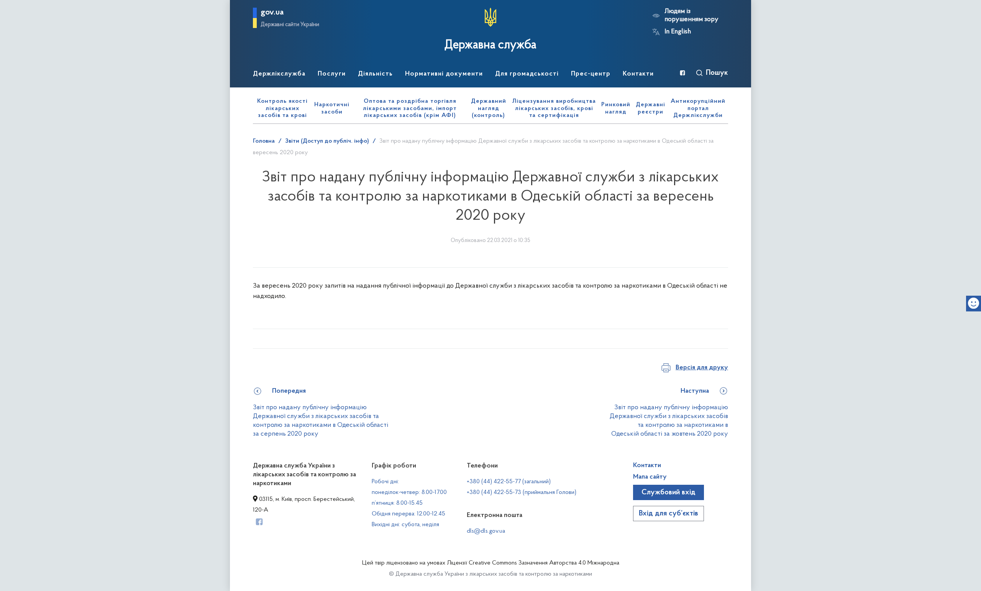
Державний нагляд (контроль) (488, 108)
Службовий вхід (668, 492)
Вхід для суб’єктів (668, 513)
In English (677, 31)
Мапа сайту (650, 477)
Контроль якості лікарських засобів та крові (282, 108)
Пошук (717, 73)
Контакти (647, 465)
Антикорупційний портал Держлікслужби (698, 108)
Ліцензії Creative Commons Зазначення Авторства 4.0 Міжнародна (533, 563)
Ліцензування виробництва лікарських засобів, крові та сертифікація (554, 108)
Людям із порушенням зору (691, 15)
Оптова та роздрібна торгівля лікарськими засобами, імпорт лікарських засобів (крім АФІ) (410, 108)
